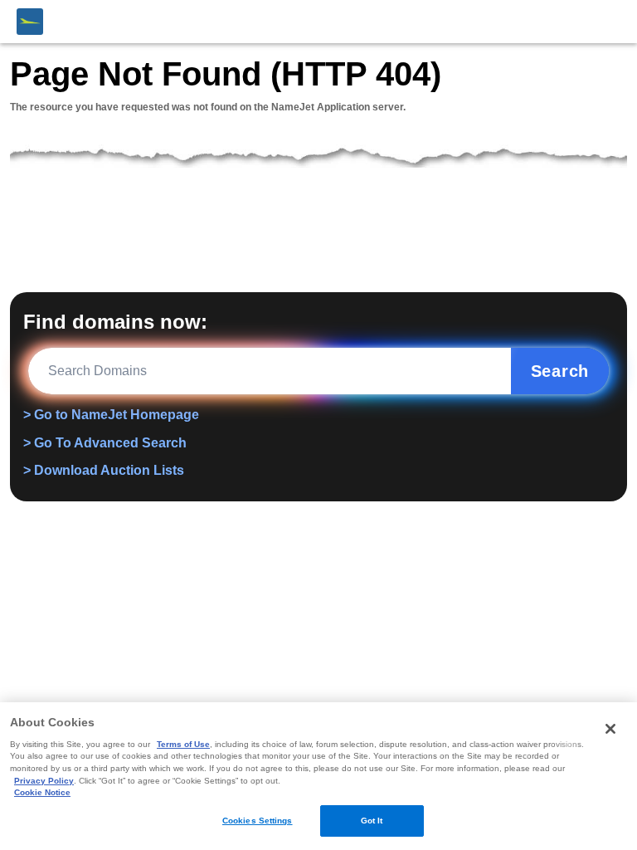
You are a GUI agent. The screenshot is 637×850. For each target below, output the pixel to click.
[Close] (610, 729)
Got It (372, 820)
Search (560, 371)
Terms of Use (183, 744)
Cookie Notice (42, 792)
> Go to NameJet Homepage (111, 415)
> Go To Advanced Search (105, 443)
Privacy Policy (44, 780)
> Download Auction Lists (103, 470)
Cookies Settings (257, 820)
